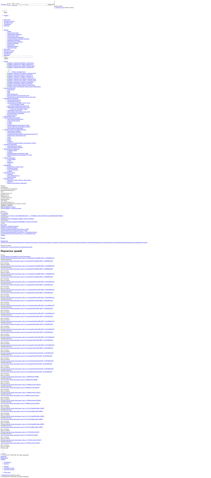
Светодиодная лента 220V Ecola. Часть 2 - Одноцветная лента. (18, 233)
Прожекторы (11, 44)
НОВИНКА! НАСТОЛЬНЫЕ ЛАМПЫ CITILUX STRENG (17, 218)
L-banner (30, 247)
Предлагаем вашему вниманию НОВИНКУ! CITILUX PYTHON (19, 221)
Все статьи (4, 224)
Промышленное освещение (15, 41)
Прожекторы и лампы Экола (9, 247)
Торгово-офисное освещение (15, 37)
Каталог (6, 15)
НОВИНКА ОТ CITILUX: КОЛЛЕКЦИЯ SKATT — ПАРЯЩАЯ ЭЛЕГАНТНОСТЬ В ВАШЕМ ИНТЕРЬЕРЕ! (32, 215)
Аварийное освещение (13, 40)
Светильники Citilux (13, 36)
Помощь (3, 459)
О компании (7, 24)
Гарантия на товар (9, 469)
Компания (3, 456)
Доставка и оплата (9, 21)
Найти (6, 58)
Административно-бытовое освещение (18, 38)
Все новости (4, 212)
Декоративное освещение (14, 34)
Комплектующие (12, 47)
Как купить (7, 19)
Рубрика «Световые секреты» (9, 227)
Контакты (6, 25)
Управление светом (12, 46)
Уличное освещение (12, 43)
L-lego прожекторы (22, 247)
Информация (4, 458)
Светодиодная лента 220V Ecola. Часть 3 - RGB (14, 230)
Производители (8, 22)
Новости (6, 463)
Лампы (9, 31)
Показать (3, 205)
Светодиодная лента (13, 33)
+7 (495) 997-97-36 (59, 7)
